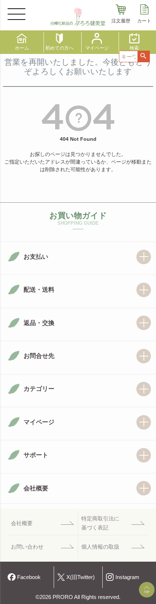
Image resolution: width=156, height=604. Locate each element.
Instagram (127, 577)
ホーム (22, 48)
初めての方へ (59, 48)
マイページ (97, 48)
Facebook (29, 577)
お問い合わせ (27, 547)
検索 (143, 56)
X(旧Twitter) (80, 577)
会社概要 (22, 523)
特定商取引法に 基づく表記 (100, 523)
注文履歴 (120, 21)
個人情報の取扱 (100, 547)
